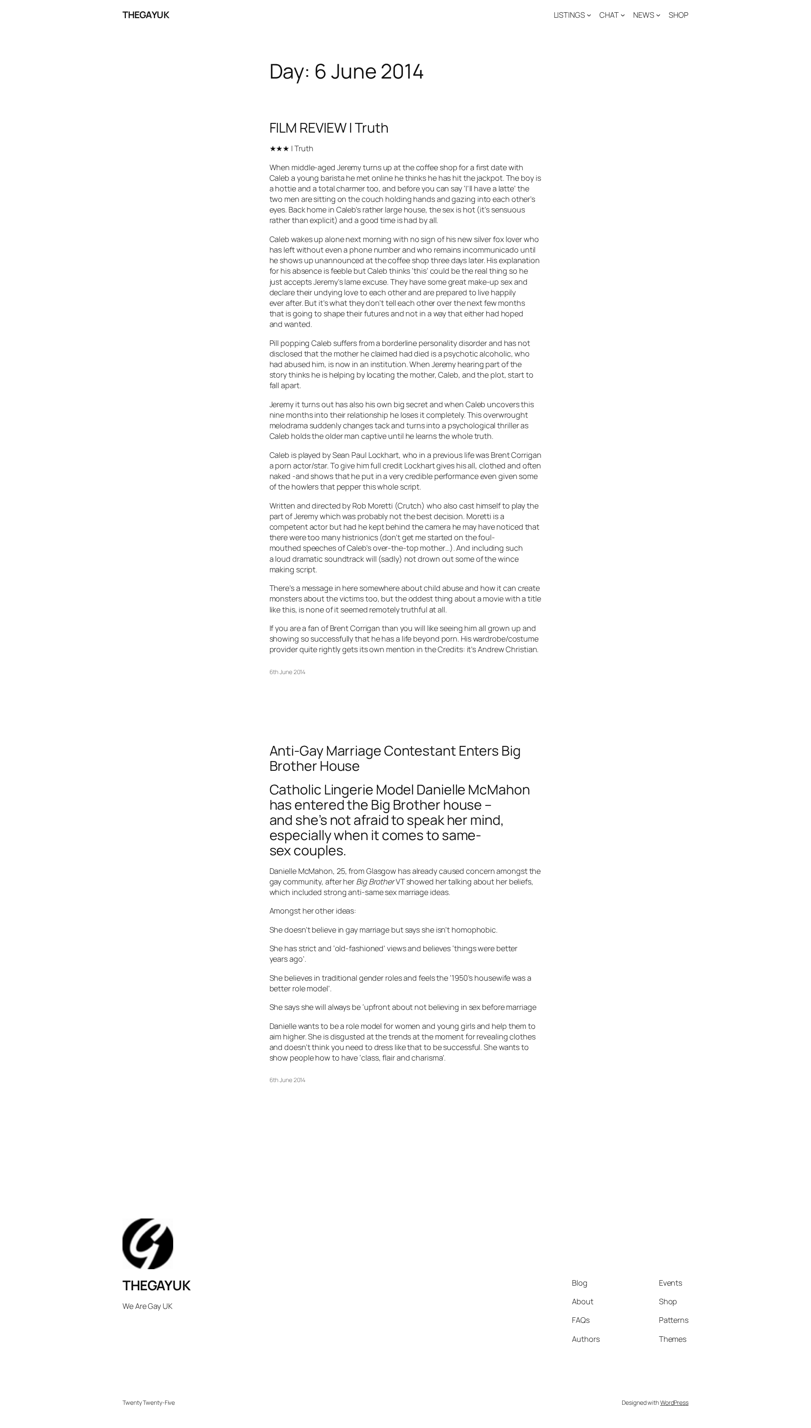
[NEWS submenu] (658, 15)
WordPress (674, 1402)
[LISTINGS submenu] (589, 15)
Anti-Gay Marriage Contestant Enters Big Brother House (395, 758)
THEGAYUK (145, 14)
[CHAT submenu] (622, 15)
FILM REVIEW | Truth (329, 127)
